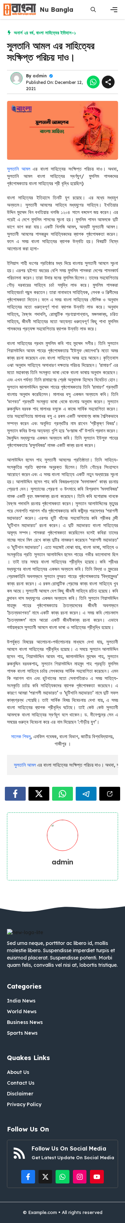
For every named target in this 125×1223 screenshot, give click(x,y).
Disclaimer (20, 1094)
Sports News (22, 1033)
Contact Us (20, 1083)
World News (21, 1011)
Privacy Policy (24, 1104)
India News (21, 1001)
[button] (93, 9)
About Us (18, 1072)
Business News (25, 1022)
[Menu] (114, 10)
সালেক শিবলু (21, 736)
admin (40, 75)
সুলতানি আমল (18, 169)
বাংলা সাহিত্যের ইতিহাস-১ (56, 32)
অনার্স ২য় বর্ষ (23, 32)
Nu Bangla (56, 10)
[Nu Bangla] (19, 9)
